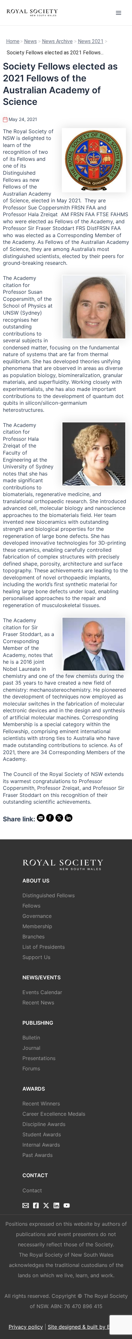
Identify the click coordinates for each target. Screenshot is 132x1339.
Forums (31, 1068)
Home (13, 41)
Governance (37, 916)
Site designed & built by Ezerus (85, 1327)
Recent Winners (41, 1103)
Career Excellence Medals (53, 1114)
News (30, 41)
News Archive (57, 41)
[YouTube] (66, 1205)
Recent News (38, 1002)
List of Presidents (43, 947)
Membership (37, 926)
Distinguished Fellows (48, 895)
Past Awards (37, 1155)
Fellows (31, 905)
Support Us (36, 957)
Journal (31, 1048)
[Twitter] (46, 1205)
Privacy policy (26, 1327)
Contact (32, 1190)
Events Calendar (42, 992)
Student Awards (41, 1134)
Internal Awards (41, 1144)
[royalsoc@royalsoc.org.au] (25, 1205)
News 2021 (90, 41)
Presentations (38, 1058)
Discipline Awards (43, 1124)
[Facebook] (36, 1205)
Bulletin (31, 1037)
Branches (33, 936)
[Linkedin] (56, 1205)
